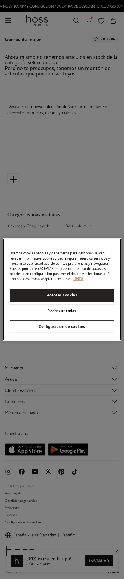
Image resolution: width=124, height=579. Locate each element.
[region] (62, 289)
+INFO (78, 279)
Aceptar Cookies (62, 295)
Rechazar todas (62, 311)
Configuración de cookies (62, 326)
